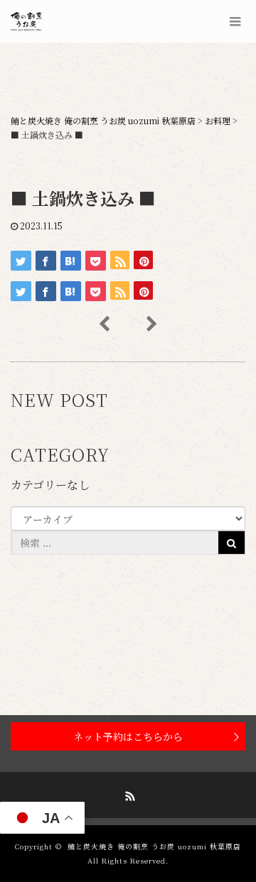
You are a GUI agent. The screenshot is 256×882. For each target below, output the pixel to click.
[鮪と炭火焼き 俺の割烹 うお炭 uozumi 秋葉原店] (30, 21)
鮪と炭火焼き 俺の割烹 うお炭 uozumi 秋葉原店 (154, 846)
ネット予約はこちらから (128, 736)
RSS (128, 794)
